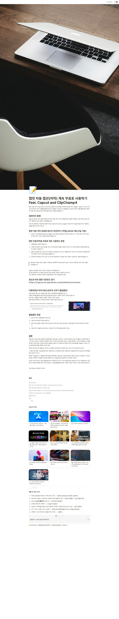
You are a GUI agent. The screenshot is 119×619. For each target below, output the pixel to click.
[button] (109, 2)
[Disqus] (59, 553)
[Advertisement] (59, 614)
